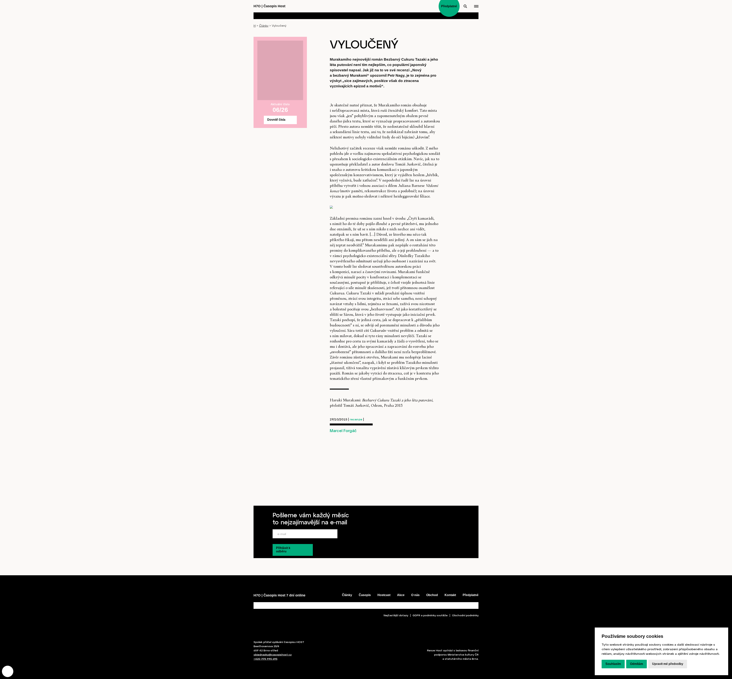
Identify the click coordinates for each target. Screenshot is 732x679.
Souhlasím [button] (613, 664)
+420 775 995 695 (265, 658)
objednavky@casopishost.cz (273, 654)
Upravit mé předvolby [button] (667, 664)
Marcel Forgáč (343, 430)
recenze (356, 419)
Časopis (365, 595)
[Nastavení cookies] (7, 671)
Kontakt (450, 595)
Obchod (432, 595)
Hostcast (383, 595)
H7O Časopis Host (269, 6)
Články (263, 25)
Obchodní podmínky (465, 615)
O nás (415, 595)
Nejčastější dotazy (396, 615)
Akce (401, 595)
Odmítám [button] (636, 664)
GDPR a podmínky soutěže (430, 615)
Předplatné (470, 595)
